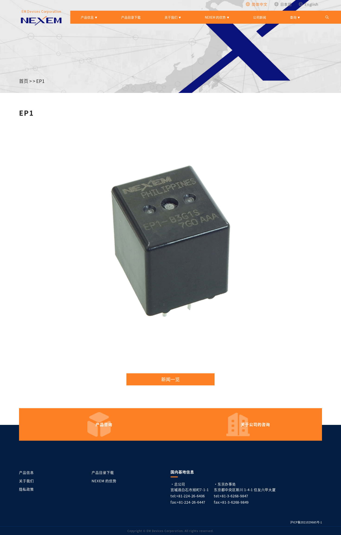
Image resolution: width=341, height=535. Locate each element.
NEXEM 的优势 (215, 17)
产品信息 (87, 17)
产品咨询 (104, 424)
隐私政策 (26, 489)
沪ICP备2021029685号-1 (306, 522)
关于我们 (170, 17)
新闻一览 (170, 379)
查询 (293, 17)
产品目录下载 (131, 17)
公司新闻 (259, 17)
